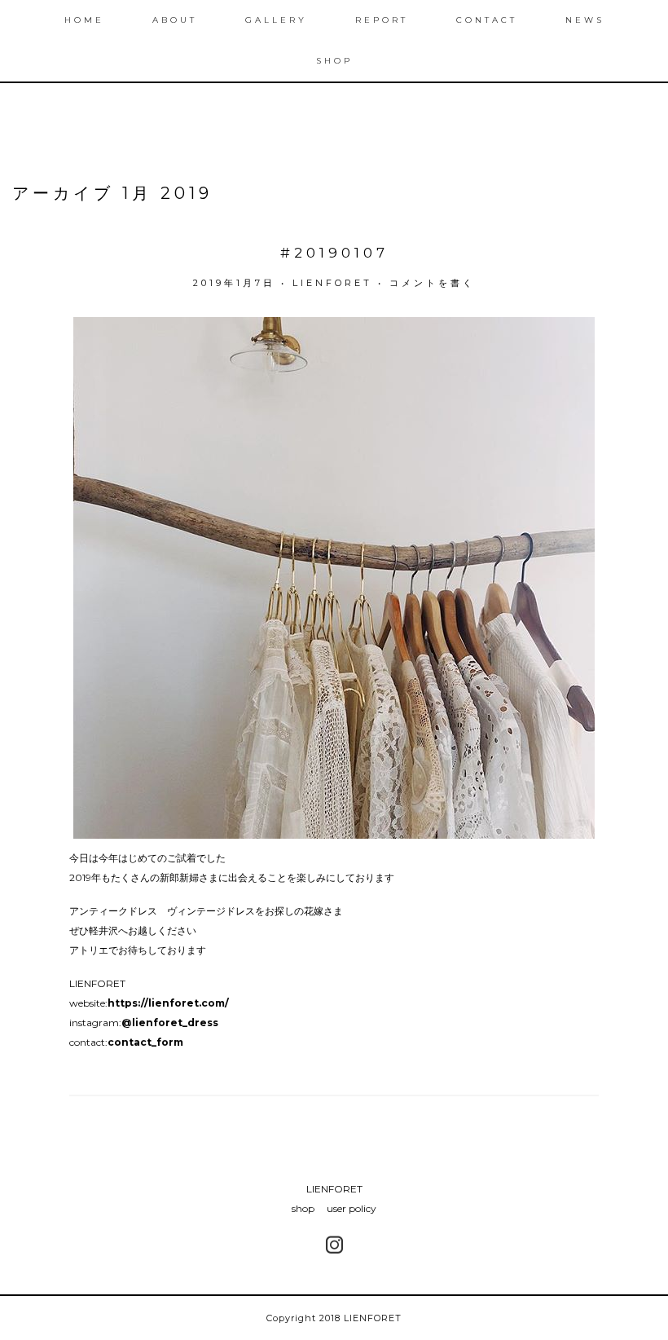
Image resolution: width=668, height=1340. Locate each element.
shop (303, 1208)
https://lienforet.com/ (168, 1003)
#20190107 (334, 253)
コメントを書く (432, 283)
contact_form (145, 1042)
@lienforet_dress (169, 1022)
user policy (351, 1208)
